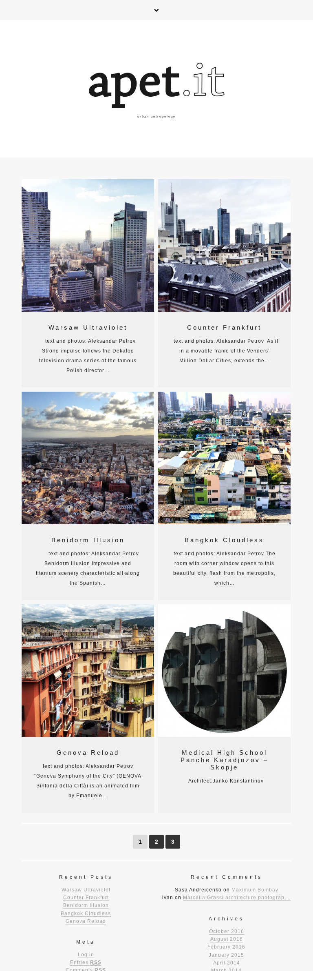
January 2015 (226, 955)
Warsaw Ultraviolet (88, 327)
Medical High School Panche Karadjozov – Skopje (225, 760)
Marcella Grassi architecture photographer (238, 897)
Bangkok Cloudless (224, 539)
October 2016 (226, 931)
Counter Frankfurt (224, 327)
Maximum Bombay (254, 890)
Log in (86, 955)
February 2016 (226, 947)
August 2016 (226, 939)
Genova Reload (88, 752)
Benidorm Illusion (88, 539)
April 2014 (226, 963)
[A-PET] (156, 89)
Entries (85, 962)
